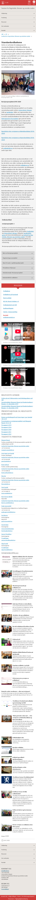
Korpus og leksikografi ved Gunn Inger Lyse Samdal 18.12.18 (16, 418)
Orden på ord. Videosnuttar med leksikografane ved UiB (17, 399)
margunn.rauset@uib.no (7, 450)
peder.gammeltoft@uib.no (8, 512)
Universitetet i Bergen (25, 110)
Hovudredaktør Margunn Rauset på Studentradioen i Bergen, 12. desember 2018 (17, 407)
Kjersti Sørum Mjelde (6, 496)
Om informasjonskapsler (28, 896)
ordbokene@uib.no (9, 317)
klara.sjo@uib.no (5, 484)
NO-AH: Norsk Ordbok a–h (11, 301)
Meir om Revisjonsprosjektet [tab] (10, 253)
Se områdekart (5, 889)
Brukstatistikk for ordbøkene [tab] (10, 277)
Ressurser (3, 22)
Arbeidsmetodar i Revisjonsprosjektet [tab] (13, 272)
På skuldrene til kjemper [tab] (9, 268)
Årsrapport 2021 (6, 432)
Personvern (11, 899)
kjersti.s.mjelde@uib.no (7, 502)
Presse (19, 896)
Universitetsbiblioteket (7, 528)
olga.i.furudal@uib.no (6, 549)
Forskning (4, 17)
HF (6, 34)
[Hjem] (3, 2)
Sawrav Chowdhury (6, 534)
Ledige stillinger (12, 896)
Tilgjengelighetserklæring (21, 899)
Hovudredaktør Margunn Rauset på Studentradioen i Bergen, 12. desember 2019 (17, 403)
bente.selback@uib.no (7, 472)
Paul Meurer (4, 515)
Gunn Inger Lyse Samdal (7, 453)
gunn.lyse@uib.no (6, 461)
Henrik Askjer (4, 525)
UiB (2, 34)
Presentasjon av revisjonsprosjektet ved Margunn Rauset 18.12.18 (16, 422)
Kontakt (3, 30)
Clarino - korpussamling (10, 312)
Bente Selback (5, 464)
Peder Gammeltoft (6, 506)
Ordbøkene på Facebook (10, 294)
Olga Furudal (4, 543)
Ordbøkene (6, 291)
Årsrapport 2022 (6, 434)
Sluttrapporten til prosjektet (9, 118)
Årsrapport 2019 (6, 425)
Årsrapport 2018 (6, 427)
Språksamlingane (8, 308)
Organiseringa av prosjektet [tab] (10, 258)
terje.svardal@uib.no (6, 493)
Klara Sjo (3, 476)
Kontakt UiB (4, 896)
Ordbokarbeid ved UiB (10, 305)
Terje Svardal (4, 487)
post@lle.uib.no (5, 871)
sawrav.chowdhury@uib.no (8, 540)
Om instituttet (5, 26)
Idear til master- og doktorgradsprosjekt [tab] (13, 263)
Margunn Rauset (5, 440)
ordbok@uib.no (7, 148)
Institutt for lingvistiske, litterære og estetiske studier (18, 8)
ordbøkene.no (24, 165)
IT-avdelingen (5, 538)
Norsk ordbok (7, 298)
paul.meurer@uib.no (6, 521)
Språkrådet (10, 112)
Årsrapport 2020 (6, 429)
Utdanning (4, 13)
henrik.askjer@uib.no (6, 531)
